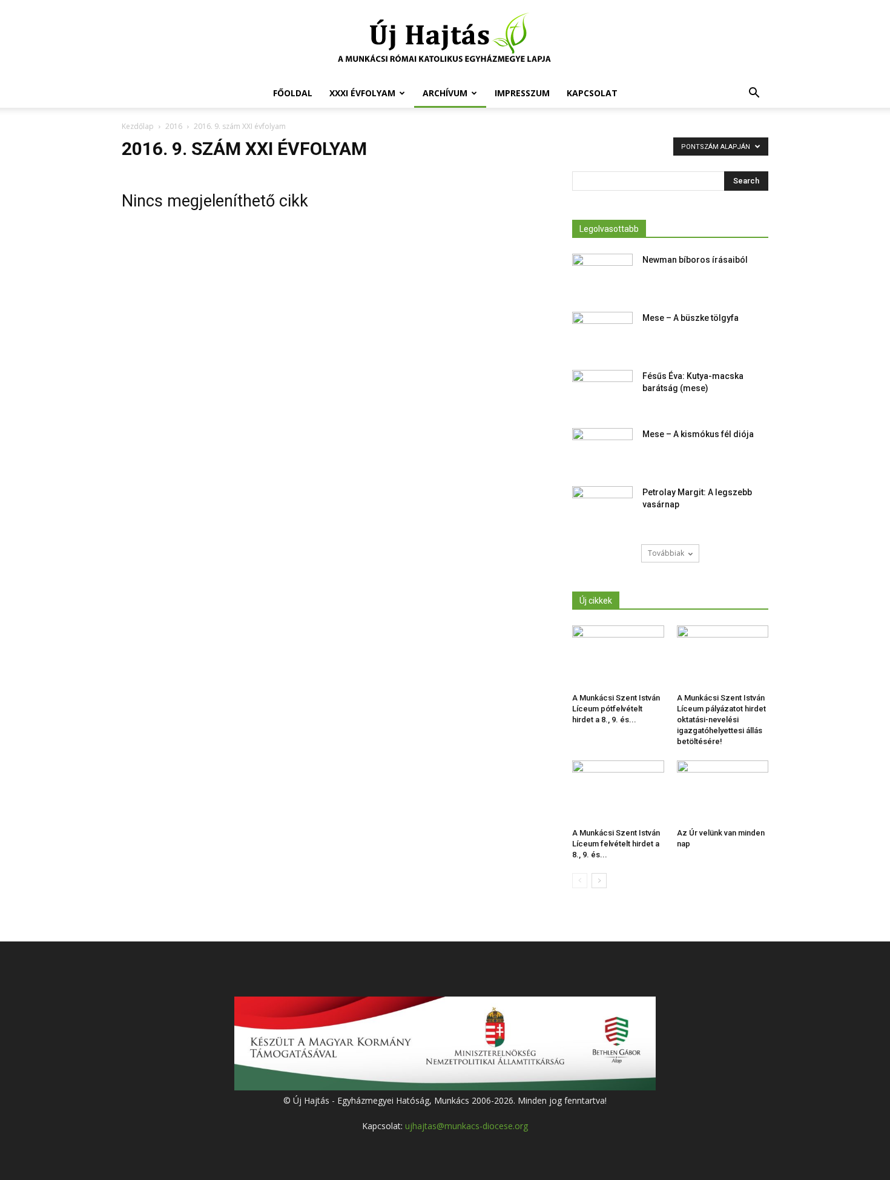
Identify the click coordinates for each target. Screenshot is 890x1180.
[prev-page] (579, 880)
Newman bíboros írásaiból (695, 260)
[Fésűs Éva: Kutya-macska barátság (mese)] (602, 391)
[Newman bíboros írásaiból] (602, 275)
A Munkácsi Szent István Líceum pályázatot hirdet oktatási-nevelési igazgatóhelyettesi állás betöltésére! (721, 719)
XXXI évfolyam (362, 93)
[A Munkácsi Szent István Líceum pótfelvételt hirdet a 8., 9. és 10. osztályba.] (618, 656)
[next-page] (599, 880)
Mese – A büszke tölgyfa (690, 318)
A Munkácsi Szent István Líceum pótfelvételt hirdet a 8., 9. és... (616, 708)
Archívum (445, 93)
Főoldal (292, 93)
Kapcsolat (592, 93)
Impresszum (522, 93)
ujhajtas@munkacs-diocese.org (466, 1126)
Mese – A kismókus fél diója (698, 434)
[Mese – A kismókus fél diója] (602, 449)
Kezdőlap (138, 126)
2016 (173, 126)
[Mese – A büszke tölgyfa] (602, 333)
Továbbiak (666, 553)
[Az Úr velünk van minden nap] (723, 791)
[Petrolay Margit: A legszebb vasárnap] (602, 507)
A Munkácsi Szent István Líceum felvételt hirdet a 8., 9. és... (616, 843)
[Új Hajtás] (445, 40)
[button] (753, 94)
